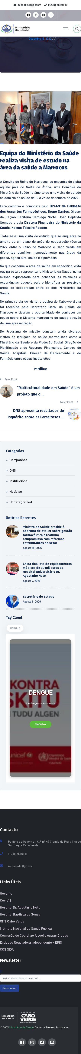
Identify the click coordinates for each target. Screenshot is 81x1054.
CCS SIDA (7, 949)
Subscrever (9, 988)
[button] (40, 724)
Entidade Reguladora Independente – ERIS (31, 942)
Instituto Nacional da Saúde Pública (26, 928)
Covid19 (5, 900)
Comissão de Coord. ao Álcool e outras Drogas (34, 935)
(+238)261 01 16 (17, 853)
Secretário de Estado (38, 597)
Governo (6, 893)
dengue (15, 627)
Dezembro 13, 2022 (40, 38)
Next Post (67, 402)
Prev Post (10, 379)
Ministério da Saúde (21, 1027)
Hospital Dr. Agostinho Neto (20, 907)
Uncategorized (21, 502)
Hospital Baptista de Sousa (20, 914)
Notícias (16, 491)
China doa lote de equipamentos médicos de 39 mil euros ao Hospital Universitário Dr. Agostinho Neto (47, 570)
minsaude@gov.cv (20, 866)
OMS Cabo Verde (12, 921)
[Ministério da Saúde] (23, 28)
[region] (40, 708)
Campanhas (18, 460)
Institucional (19, 481)
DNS (13, 470)
